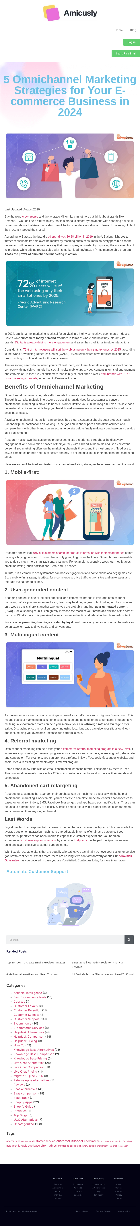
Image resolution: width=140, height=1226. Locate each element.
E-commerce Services (29, 1028)
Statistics (20, 1111)
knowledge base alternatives (37, 1145)
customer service (43, 1141)
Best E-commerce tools (30, 997)
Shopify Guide (23, 1106)
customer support (69, 1141)
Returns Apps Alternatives (31, 1080)
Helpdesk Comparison (29, 1036)
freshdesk (127, 1141)
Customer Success (26, 1014)
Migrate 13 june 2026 (28, 1076)
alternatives (13, 1141)
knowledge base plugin (69, 1145)
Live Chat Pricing (25, 1071)
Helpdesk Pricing (25, 1041)
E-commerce (22, 1023)
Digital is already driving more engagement (42, 342)
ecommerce (92, 1141)
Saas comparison (25, 1093)
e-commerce (30, 216)
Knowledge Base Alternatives (34, 1049)
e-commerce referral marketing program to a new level (95, 748)
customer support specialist (39, 840)
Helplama (81, 840)
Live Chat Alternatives (29, 1063)
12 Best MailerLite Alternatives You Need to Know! (103, 974)
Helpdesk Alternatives (29, 1032)
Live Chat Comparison (29, 1067)
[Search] (129, 939)
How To (19, 1045)
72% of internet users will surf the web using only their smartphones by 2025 (71, 349)
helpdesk (11, 1145)
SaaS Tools (21, 1098)
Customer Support (26, 1019)
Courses (19, 1001)
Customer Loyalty (26, 1006)
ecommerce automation (111, 1141)
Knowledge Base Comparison (34, 1054)
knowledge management (95, 1145)
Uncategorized (24, 1124)
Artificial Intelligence (28, 993)
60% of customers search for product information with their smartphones (78, 552)
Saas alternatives (25, 1089)
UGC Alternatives (26, 1119)
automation (26, 1141)
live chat (113, 1146)
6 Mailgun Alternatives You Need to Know (32, 974)
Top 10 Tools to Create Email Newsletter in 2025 (35, 962)
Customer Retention (27, 1010)
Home (118, 30)
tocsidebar (123, 1146)
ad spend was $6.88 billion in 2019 (70, 236)
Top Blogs (21, 1115)
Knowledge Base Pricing (30, 1058)
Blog (133, 30)
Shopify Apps (23, 1102)
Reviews (19, 1084)
